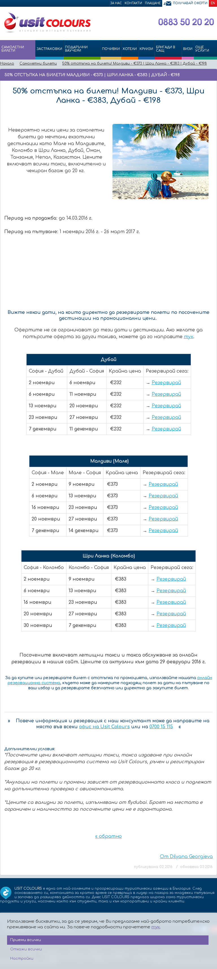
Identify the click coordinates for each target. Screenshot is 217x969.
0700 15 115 (161, 726)
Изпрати (193, 74)
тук (188, 336)
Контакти (133, 3)
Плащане (153, 3)
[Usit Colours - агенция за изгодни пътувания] (47, 32)
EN (213, 3)
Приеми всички (25, 940)
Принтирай (203, 74)
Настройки (21, 959)
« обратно (108, 836)
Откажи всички (26, 949)
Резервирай (166, 382)
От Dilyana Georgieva (186, 856)
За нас (116, 3)
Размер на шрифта (211, 74)
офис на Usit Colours (104, 726)
